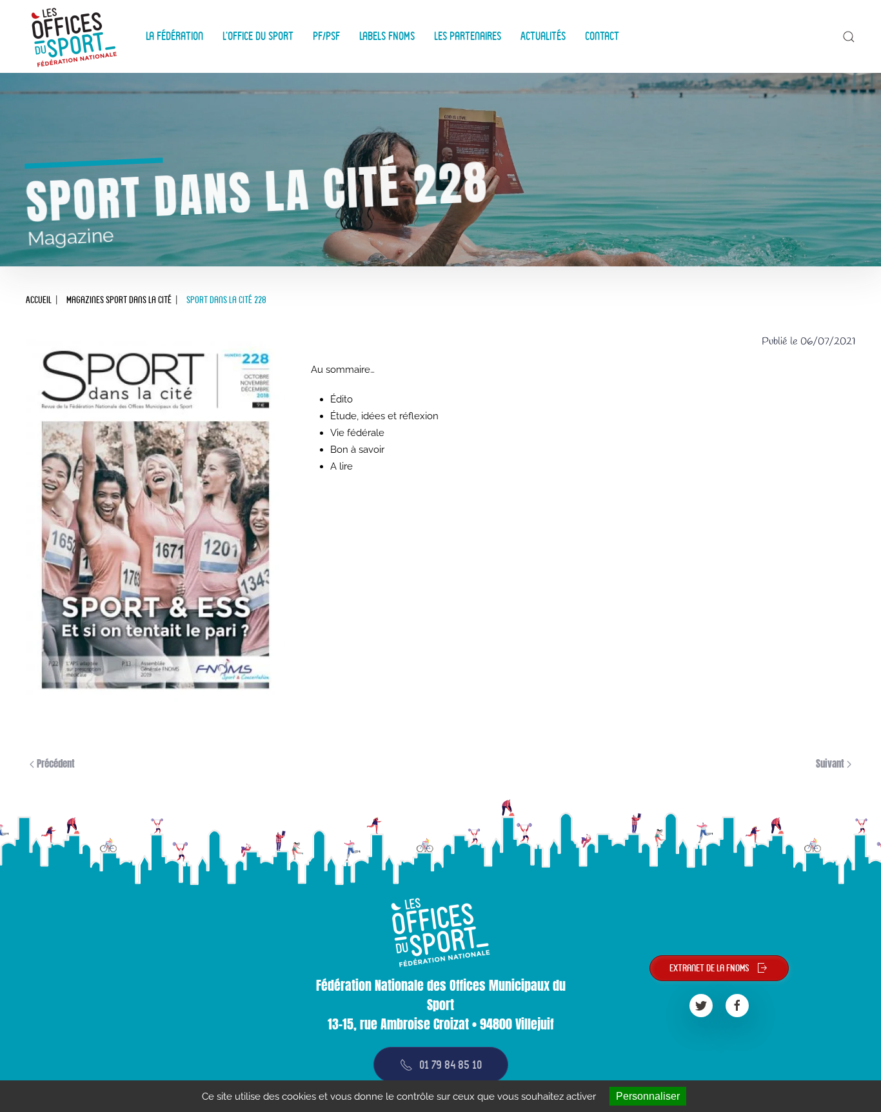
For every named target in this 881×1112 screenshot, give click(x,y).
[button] (848, 37)
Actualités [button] (543, 36)
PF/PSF (326, 36)
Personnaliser (648, 1096)
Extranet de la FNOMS (709, 968)
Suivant (831, 763)
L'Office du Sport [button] (258, 36)
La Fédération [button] (174, 36)
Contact (602, 36)
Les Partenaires (467, 36)
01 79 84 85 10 (450, 1064)
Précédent (54, 763)
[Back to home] (76, 36)
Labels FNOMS (387, 36)
